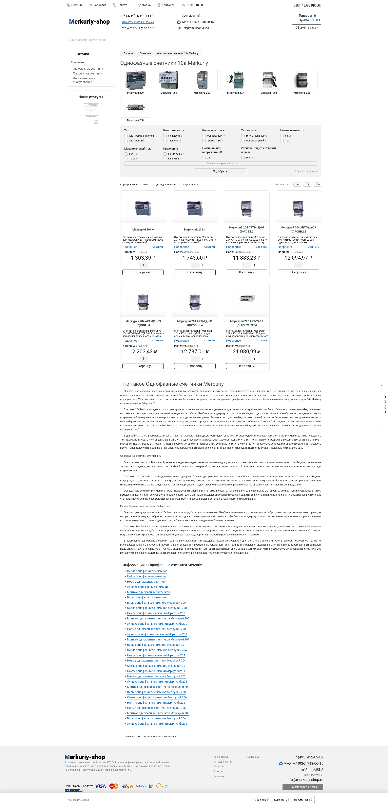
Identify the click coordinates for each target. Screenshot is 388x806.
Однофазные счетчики (88, 68)
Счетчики (77, 62)
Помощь (77, 5)
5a (288, 135)
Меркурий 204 (268, 92)
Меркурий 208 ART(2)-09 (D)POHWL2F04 (246, 323)
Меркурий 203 (235, 92)
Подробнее (129, 246)
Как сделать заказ (78, 800)
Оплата (122, 5)
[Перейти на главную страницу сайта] (89, 22)
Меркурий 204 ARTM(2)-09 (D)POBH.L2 (298, 229)
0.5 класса (175, 135)
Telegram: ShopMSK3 (195, 28)
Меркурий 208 (135, 120)
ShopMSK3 (314, 770)
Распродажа (220, 756)
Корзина (279, 799)
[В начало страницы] (317, 799)
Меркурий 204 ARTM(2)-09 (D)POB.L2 (246, 229)
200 (317, 184)
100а (133, 158)
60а (133, 154)
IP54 (249, 157)
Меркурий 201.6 (143, 229)
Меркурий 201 (168, 92)
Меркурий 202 (202, 92)
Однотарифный (256, 140)
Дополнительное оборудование (84, 80)
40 (297, 184)
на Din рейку (176, 154)
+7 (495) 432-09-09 (137, 16)
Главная (128, 53)
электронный (138, 140)
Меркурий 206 (302, 92)
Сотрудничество (222, 761)
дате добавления (166, 184)
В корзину (143, 272)
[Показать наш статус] (91, 114)
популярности (190, 184)
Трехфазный (215, 140)
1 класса (174, 140)
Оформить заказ (306, 27)
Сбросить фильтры (306, 171)
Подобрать (220, 171)
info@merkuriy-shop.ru (304, 779)
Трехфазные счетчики (87, 73)
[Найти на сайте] (317, 40)
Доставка (144, 5)
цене (145, 184)
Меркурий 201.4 (195, 229)
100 (307, 184)
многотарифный (257, 135)
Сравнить (260, 799)
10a (288, 140)
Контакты (168, 5)
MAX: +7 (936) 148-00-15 (198, 21)
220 (211, 157)
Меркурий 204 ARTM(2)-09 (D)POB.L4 (143, 323)
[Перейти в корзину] (294, 18)
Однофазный (216, 135)
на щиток (174, 158)
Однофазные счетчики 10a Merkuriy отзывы (151, 736)
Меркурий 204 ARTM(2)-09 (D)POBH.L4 (195, 323)
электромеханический (143, 135)
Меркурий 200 (135, 92)
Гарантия (100, 5)
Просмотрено (302, 799)
